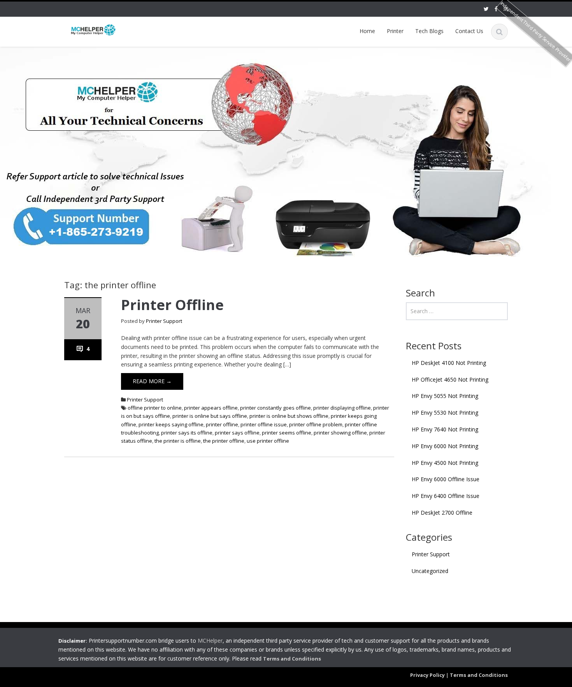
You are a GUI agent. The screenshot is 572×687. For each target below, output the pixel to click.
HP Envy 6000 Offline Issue (445, 479)
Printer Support (164, 320)
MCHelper (210, 641)
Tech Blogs (429, 31)
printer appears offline (211, 407)
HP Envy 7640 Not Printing (445, 429)
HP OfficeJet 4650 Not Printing (450, 379)
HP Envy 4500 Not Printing (445, 462)
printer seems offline (286, 432)
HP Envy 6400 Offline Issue (445, 495)
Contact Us (469, 31)
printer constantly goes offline (275, 407)
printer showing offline (340, 432)
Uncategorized (430, 571)
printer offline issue (263, 424)
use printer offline (268, 440)
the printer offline (223, 440)
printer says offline (237, 432)
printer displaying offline (342, 407)
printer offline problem (315, 424)
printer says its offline (186, 432)
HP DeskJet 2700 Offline (442, 512)
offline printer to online (155, 407)
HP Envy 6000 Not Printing (445, 446)
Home (367, 31)
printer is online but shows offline (288, 415)
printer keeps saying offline (171, 424)
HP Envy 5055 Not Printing (445, 396)
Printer (395, 31)
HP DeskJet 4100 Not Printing (449, 362)
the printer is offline (177, 440)
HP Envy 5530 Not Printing (445, 412)
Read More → (152, 381)
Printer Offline (172, 304)
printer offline (222, 424)
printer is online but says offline (209, 415)
